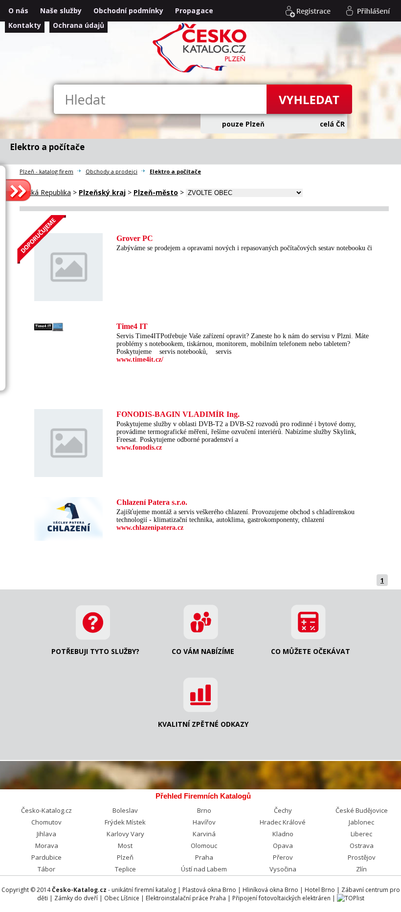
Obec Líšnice (121, 898)
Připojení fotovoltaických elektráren (281, 898)
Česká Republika (45, 192)
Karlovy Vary (125, 833)
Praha (204, 857)
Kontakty (24, 25)
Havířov (204, 822)
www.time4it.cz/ (139, 359)
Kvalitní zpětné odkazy (203, 724)
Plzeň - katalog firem (46, 171)
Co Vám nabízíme (203, 651)
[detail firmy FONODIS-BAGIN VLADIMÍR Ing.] (68, 440)
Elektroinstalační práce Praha (186, 898)
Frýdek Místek (125, 822)
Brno (204, 810)
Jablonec (361, 822)
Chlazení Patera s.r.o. (151, 502)
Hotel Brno (320, 890)
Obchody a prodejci (111, 171)
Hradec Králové (283, 822)
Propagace (194, 10)
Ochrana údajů (78, 25)
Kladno (282, 833)
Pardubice (46, 857)
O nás (18, 10)
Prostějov (362, 857)
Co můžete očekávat (310, 651)
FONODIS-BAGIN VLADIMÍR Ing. (178, 414)
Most (125, 845)
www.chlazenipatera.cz (149, 527)
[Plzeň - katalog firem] (201, 71)
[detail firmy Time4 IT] (68, 324)
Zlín (361, 869)
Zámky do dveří (76, 898)
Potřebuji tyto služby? (95, 651)
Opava (283, 845)
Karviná (204, 833)
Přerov (283, 857)
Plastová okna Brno (209, 890)
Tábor (46, 869)
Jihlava (46, 833)
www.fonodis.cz (139, 447)
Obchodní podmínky (128, 10)
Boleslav (125, 810)
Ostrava (362, 845)
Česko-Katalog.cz (46, 810)
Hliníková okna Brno (270, 890)
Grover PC (134, 238)
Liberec (361, 833)
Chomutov (46, 822)
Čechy (283, 810)
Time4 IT (132, 326)
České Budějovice (361, 810)
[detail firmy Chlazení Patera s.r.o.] (68, 517)
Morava (46, 845)
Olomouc (204, 845)
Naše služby (61, 10)
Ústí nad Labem (204, 869)
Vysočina (282, 869)
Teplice (125, 869)
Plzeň (125, 857)
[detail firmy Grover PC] (68, 264)
